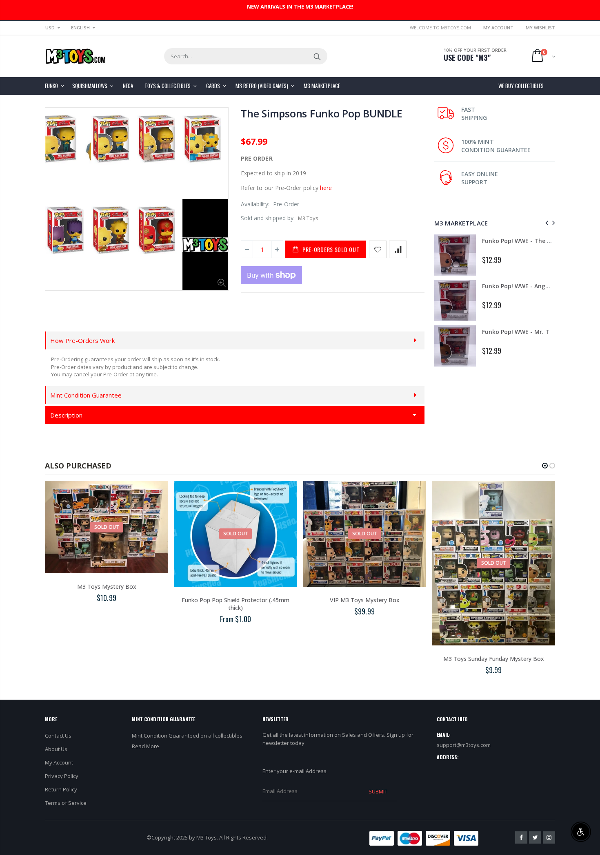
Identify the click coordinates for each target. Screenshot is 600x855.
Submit (378, 791)
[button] (545, 466)
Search (317, 56)
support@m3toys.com (464, 745)
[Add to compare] (398, 249)
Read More (145, 746)
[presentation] (545, 222)
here (326, 188)
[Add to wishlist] (378, 249)
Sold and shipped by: (268, 218)
